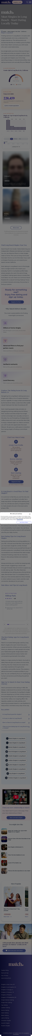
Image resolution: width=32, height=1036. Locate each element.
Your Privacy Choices (24, 522)
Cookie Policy (20, 519)
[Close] (30, 514)
